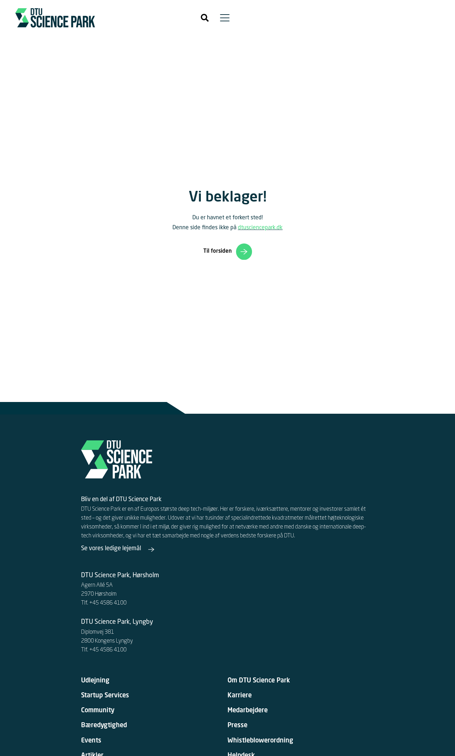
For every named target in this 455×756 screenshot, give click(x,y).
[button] (205, 18)
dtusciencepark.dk (260, 228)
